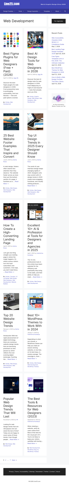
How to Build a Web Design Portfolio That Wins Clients (58, 79)
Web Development (33, 283)
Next (14, 460)
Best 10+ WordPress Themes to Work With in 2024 (35, 322)
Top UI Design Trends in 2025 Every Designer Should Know (35, 146)
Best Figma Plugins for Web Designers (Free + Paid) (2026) (11, 64)
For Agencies (58, 21)
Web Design (35, 98)
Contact (52, 471)
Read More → (32, 186)
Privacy (11, 471)
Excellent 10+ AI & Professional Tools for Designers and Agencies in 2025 (35, 237)
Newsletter (39, 471)
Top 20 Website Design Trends (8, 320)
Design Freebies (8, 11)
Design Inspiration (32, 11)
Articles (7, 102)
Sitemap (32, 471)
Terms (17, 471)
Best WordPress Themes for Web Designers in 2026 (58, 70)
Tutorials (12, 276)
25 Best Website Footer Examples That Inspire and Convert (11, 146)
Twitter (46, 471)
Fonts (20, 11)
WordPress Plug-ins (33, 449)
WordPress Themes (33, 366)
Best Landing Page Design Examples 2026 (58, 51)
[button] (65, 11)
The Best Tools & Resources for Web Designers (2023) (35, 407)
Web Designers (7, 190)
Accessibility (24, 471)
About (57, 11)
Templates (47, 11)
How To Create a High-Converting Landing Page (10, 234)
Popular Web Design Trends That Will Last (9, 407)
